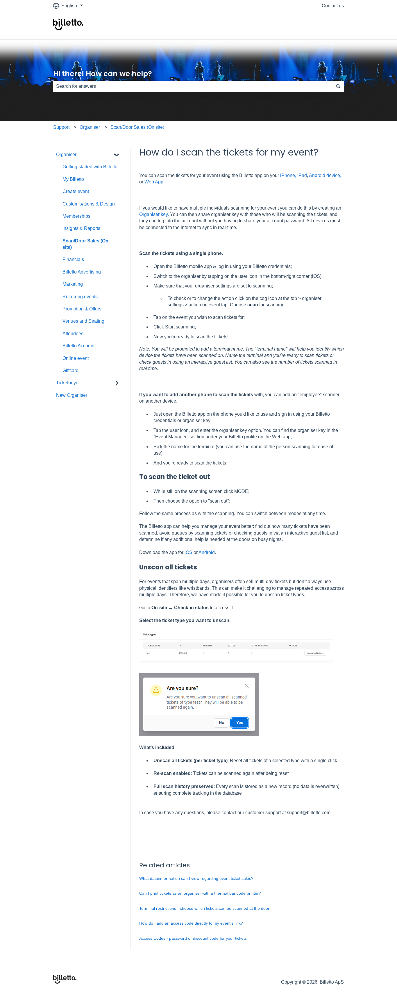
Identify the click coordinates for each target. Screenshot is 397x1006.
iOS (188, 552)
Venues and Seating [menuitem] (83, 321)
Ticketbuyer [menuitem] (68, 382)
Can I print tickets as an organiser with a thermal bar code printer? (200, 893)
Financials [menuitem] (73, 259)
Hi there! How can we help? (102, 74)
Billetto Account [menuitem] (78, 345)
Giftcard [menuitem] (70, 370)
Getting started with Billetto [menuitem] (89, 166)
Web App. (154, 181)
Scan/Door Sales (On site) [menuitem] (85, 244)
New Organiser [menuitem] (71, 395)
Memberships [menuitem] (76, 216)
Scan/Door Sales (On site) (137, 127)
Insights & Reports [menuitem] (81, 228)
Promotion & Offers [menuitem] (81, 308)
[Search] (338, 86)
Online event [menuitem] (75, 358)
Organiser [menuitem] (66, 154)
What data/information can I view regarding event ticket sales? (196, 878)
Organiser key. (154, 214)
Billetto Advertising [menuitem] (81, 271)
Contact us (333, 5)
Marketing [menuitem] (72, 284)
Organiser (90, 127)
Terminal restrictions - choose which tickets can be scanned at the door (204, 908)
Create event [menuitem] (75, 191)
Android (207, 552)
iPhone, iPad (293, 175)
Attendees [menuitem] (72, 333)
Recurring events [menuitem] (80, 296)
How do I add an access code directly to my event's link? (191, 923)
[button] (116, 155)
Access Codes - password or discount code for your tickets (193, 938)
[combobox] (193, 86)
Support (61, 127)
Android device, (325, 175)
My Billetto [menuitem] (73, 179)
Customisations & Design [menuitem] (88, 203)
